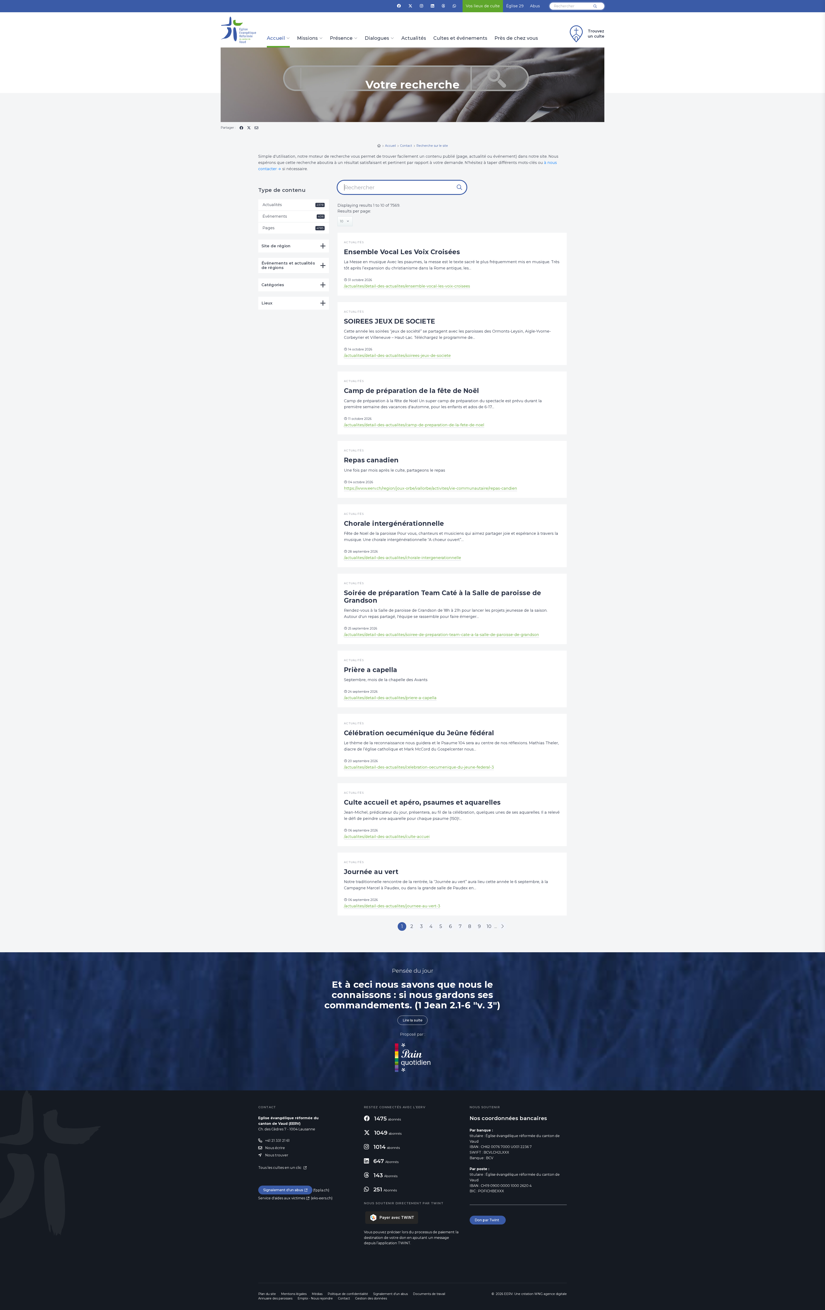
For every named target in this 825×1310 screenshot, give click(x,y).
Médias (317, 1294)
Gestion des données (371, 1298)
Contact (344, 1298)
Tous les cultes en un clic (280, 1168)
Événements (293, 216)
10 (489, 926)
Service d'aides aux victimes (281, 1198)
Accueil (276, 38)
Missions (307, 38)
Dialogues (377, 38)
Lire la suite (412, 1020)
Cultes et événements (460, 38)
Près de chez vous (516, 38)
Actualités (413, 38)
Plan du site (267, 1294)
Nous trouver (276, 1155)
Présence (341, 38)
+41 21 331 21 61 (277, 1141)
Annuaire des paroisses (275, 1298)
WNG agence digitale (550, 1294)
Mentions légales (294, 1294)
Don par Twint (488, 1220)
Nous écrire (275, 1148)
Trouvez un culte (596, 34)
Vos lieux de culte (483, 6)
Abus (535, 6)
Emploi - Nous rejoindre (315, 1298)
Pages (293, 228)
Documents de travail (429, 1294)
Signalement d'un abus (283, 1190)
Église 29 (515, 6)
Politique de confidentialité (348, 1294)
